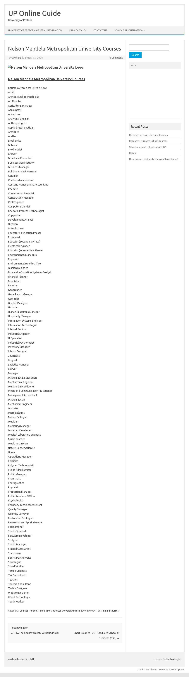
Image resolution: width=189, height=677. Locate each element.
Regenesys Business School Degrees (148, 141)
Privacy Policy (77, 30)
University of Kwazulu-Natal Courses (148, 135)
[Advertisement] (155, 95)
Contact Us (100, 30)
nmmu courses (111, 610)
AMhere (16, 57)
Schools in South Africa (128, 30)
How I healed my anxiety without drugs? (35, 632)
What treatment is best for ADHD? (147, 147)
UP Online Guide (34, 13)
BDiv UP (133, 153)
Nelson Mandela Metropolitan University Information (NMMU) (62, 610)
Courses (24, 610)
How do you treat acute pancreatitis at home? (153, 159)
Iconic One (143, 669)
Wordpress (178, 669)
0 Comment (116, 57)
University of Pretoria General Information (35, 30)
